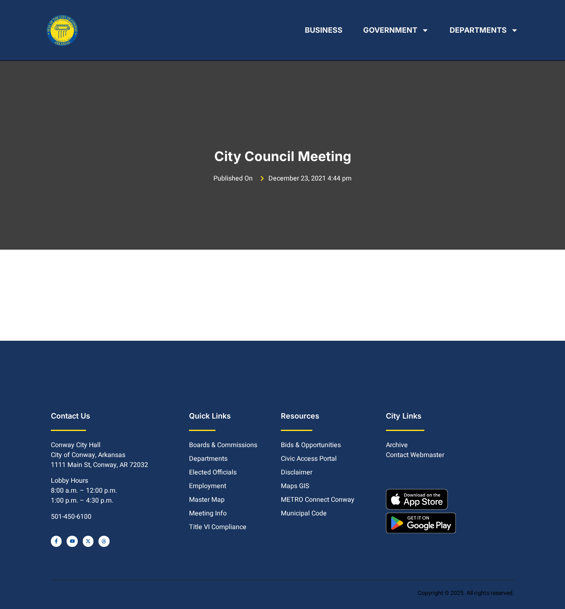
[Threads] (103, 541)
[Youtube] (72, 541)
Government (390, 30)
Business (323, 30)
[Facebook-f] (56, 541)
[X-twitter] (88, 541)
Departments (478, 30)
